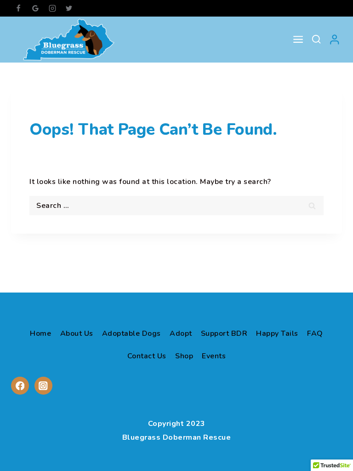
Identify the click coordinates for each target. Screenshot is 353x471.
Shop (184, 356)
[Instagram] (52, 8)
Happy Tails (277, 333)
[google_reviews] (35, 8)
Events (214, 356)
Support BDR (224, 333)
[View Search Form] (316, 39)
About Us (76, 333)
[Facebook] (18, 8)
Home (40, 333)
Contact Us (146, 356)
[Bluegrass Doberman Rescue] (68, 40)
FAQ (315, 333)
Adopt (181, 333)
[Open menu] (298, 39)
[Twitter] (69, 8)
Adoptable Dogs (131, 333)
